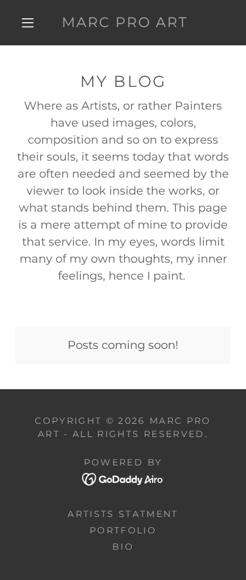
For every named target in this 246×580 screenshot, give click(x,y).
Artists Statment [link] (122, 514)
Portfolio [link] (123, 530)
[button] (27, 22)
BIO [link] (123, 546)
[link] (124, 22)
